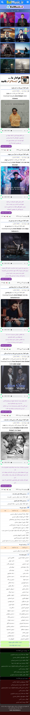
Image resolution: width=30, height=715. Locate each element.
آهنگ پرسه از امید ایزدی (22, 702)
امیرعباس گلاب (22, 55)
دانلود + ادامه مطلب (6, 146)
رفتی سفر (22, 72)
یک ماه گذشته (15, 511)
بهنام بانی (11, 567)
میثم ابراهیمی (10, 636)
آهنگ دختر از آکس (23, 699)
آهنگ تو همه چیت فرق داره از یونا (19, 663)
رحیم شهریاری (24, 583)
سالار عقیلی (22, 70)
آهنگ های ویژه (15, 11)
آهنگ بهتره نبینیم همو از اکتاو (21, 672)
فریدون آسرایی (24, 608)
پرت (22, 57)
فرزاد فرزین (11, 605)
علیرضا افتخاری (24, 605)
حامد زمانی (25, 573)
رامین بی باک (10, 580)
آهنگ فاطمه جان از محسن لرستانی (19, 660)
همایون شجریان (24, 639)
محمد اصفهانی (24, 620)
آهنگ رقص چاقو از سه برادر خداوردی (19, 675)
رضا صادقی (7, 70)
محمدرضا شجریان (24, 623)
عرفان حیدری (22, 24)
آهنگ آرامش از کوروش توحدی (20, 535)
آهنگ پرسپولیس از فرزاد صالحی (20, 682)
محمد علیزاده (10, 620)
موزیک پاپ (24, 91)
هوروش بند (11, 639)
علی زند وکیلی (25, 601)
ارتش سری (7, 57)
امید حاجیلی (25, 564)
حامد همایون (7, 39)
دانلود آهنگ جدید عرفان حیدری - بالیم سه (17, 497)
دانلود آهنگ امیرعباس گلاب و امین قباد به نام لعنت (16, 420)
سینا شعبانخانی (24, 595)
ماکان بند (11, 608)
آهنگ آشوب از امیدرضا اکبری (21, 538)
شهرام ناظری (25, 598)
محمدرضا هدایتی (24, 626)
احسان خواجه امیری (23, 558)
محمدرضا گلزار (10, 623)
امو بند (26, 561)
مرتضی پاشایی (10, 626)
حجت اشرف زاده (24, 576)
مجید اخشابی (25, 611)
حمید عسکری (10, 576)
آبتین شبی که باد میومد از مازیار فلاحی (18, 525)
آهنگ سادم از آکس (23, 669)
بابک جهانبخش (24, 567)
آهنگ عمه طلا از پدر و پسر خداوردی (19, 655)
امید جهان (11, 561)
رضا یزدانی (25, 586)
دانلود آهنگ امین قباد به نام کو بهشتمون (19, 287)
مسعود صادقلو (24, 630)
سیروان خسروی (10, 589)
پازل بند (26, 570)
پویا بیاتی (11, 570)
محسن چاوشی (10, 614)
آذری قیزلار (22, 41)
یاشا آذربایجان (7, 26)
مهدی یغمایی (25, 636)
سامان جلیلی (25, 589)
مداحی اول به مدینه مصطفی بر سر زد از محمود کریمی (15, 541)
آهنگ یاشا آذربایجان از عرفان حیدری (19, 514)
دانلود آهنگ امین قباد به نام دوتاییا (20, 88)
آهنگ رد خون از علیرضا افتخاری (20, 528)
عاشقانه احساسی (16, 91)
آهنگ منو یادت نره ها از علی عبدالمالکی (18, 520)
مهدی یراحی (11, 633)
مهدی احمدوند (10, 630)
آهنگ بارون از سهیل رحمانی (21, 522)
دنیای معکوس (8, 72)
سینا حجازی (25, 592)
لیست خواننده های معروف (15, 642)
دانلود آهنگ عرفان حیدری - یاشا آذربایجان (18, 504)
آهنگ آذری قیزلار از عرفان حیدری (20, 517)
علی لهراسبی (11, 601)
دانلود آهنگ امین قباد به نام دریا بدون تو (19, 221)
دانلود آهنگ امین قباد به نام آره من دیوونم (18, 154)
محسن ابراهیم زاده (23, 614)
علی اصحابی (11, 598)
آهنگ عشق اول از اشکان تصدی (20, 657)
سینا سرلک (11, 592)
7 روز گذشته (24, 511)
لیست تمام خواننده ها (15, 645)
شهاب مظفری (10, 595)
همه (5, 511)
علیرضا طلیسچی (7, 55)
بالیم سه (22, 26)
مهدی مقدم (25, 633)
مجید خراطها (11, 611)
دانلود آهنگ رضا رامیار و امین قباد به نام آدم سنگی (16, 354)
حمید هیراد (25, 580)
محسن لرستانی (24, 617)
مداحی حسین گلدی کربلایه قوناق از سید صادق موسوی (14, 666)
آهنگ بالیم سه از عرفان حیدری (20, 551)
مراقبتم (7, 41)
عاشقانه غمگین (16, 224)
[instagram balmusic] (15, 84)
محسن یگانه (11, 617)
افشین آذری (11, 558)
